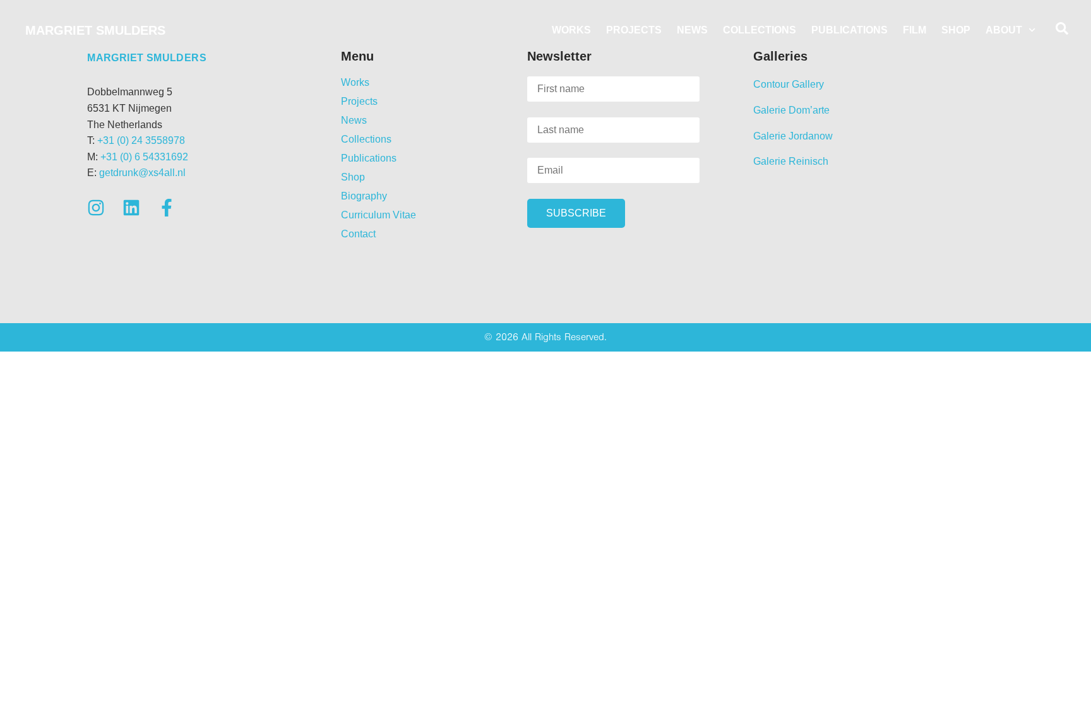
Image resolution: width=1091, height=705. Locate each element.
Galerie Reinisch (790, 161)
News (692, 30)
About (1004, 30)
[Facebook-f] (167, 207)
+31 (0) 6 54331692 (144, 156)
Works (571, 30)
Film (914, 30)
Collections (759, 30)
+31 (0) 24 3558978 (141, 140)
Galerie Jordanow (793, 136)
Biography (364, 196)
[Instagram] (96, 207)
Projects (634, 30)
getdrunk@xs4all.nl (142, 172)
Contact (358, 233)
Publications (849, 30)
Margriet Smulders (95, 30)
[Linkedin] (131, 207)
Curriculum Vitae (378, 215)
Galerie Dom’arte (791, 110)
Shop (955, 30)
